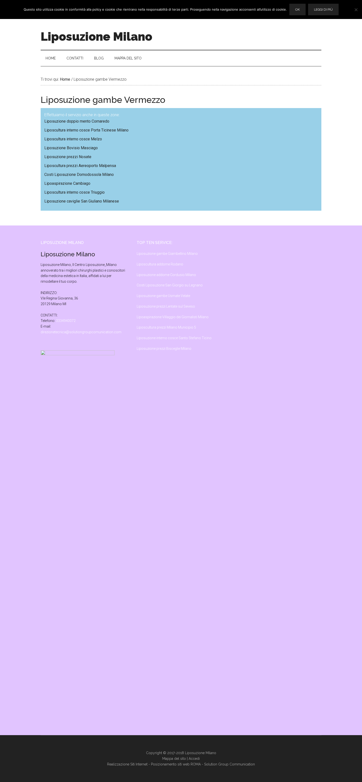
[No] (355, 9)
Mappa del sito (174, 759)
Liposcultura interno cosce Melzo (73, 139)
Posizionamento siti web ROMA (176, 764)
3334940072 (66, 321)
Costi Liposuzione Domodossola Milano (79, 174)
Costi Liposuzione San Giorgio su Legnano (170, 285)
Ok (297, 9)
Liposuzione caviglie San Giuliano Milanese (81, 201)
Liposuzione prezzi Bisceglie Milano (164, 349)
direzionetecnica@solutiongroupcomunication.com (81, 332)
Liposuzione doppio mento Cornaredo (76, 121)
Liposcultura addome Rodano (160, 264)
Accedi (194, 759)
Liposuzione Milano (96, 36)
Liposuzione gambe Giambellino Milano (167, 254)
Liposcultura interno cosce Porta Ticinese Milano (86, 130)
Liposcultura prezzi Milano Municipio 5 (166, 327)
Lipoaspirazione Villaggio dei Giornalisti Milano (173, 317)
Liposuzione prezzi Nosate (67, 156)
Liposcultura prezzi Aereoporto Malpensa (80, 165)
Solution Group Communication (229, 764)
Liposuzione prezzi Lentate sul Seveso (166, 306)
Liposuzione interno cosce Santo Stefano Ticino (174, 338)
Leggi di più (323, 9)
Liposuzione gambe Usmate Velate (163, 296)
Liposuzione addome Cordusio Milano (166, 275)
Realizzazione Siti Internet (127, 764)
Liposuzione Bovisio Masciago (71, 148)
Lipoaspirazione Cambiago (67, 183)
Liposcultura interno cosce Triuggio (74, 192)
